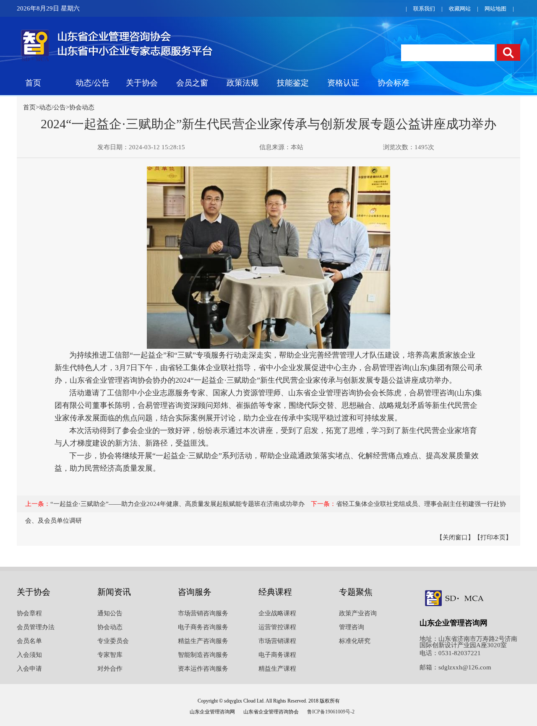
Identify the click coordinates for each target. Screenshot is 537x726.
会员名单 (29, 641)
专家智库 (110, 654)
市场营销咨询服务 (203, 613)
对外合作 (110, 668)
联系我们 (424, 8)
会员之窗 (192, 82)
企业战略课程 (277, 613)
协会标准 (393, 82)
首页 (33, 82)
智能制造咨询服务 (203, 654)
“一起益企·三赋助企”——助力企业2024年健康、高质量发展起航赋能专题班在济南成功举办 (177, 503)
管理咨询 (351, 627)
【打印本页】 (493, 537)
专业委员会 (113, 641)
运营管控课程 (277, 627)
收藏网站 (460, 8)
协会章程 (29, 613)
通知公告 (110, 613)
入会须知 (29, 654)
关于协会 (142, 82)
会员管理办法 (36, 627)
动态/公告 (92, 82)
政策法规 (242, 82)
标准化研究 (354, 641)
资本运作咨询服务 (203, 668)
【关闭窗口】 (455, 537)
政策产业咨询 (358, 613)
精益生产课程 (277, 668)
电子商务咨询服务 (203, 627)
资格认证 (343, 82)
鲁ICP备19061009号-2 (331, 712)
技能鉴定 (293, 82)
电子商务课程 (277, 654)
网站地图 (495, 8)
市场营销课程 (277, 641)
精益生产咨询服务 (203, 641)
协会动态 (81, 107)
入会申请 (29, 668)
